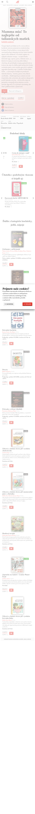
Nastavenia (9, 304)
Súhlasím (28, 304)
